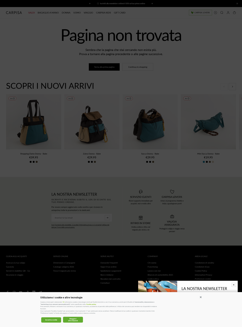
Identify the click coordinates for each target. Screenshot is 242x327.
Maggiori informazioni (73, 320)
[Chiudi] (234, 285)
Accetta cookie (51, 320)
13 (63, 302)
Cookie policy (91, 304)
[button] (201, 297)
